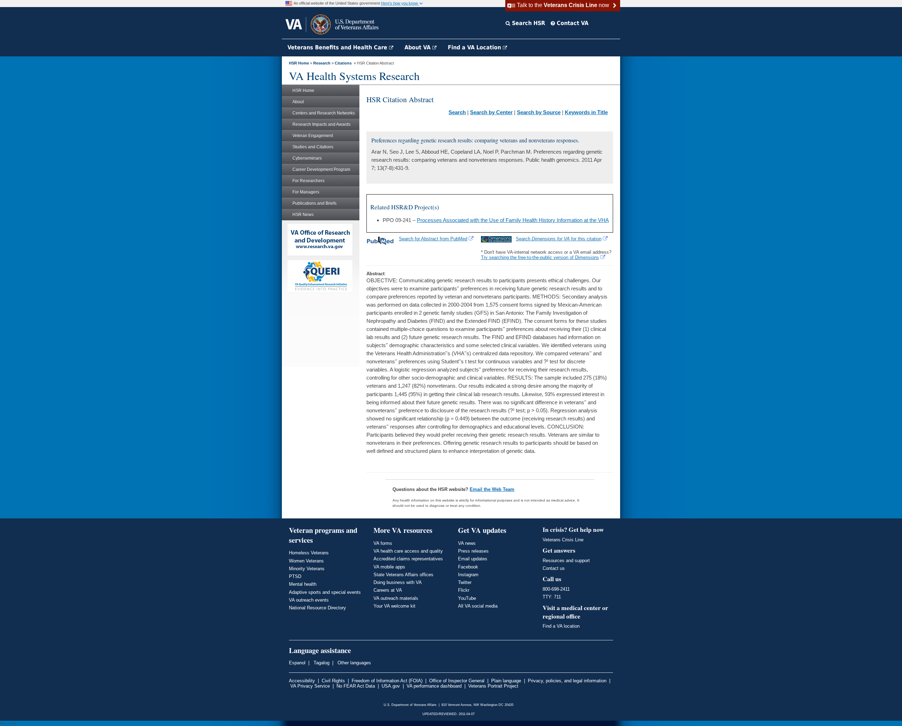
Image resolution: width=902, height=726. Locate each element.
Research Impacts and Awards (321, 124)
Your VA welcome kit (394, 606)
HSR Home (299, 63)
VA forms (382, 543)
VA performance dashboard (434, 686)
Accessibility (302, 680)
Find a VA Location (475, 47)
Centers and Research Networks (323, 113)
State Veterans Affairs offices (403, 574)
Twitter (464, 582)
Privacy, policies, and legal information (567, 680)
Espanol (297, 662)
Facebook (468, 567)
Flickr (463, 590)
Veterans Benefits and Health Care (338, 47)
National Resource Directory (317, 607)
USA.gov (391, 686)
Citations (343, 63)
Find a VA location (561, 626)
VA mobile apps (389, 567)
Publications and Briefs (314, 203)
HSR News (303, 214)
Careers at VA (387, 590)
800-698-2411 (556, 589)
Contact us (554, 568)
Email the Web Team (492, 489)
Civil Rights (333, 680)
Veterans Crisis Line (563, 539)
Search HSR (527, 23)
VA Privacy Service (310, 686)
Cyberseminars (307, 158)
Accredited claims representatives (408, 558)
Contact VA (571, 23)
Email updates (472, 558)
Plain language (506, 680)
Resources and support (566, 560)
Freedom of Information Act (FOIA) (387, 680)
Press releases (473, 551)
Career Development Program (321, 169)
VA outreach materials (395, 598)
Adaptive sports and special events (325, 592)
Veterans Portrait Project (493, 686)
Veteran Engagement (312, 135)
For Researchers (308, 180)
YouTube (467, 598)
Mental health (302, 584)
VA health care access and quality (408, 551)
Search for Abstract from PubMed (433, 238)
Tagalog (320, 662)
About (298, 101)
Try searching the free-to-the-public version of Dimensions (540, 257)
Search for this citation (558, 238)
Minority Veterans (307, 568)
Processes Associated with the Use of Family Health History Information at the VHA (513, 220)
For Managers (305, 192)
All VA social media (478, 606)
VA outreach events (309, 600)
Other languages (353, 662)
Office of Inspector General (456, 680)
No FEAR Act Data (355, 686)
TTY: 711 (552, 596)
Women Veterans (306, 561)
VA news (467, 543)
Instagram (468, 574)
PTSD (295, 576)
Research (321, 63)
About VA (418, 47)
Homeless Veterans (309, 552)
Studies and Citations (312, 146)
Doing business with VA (397, 582)
